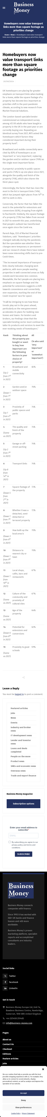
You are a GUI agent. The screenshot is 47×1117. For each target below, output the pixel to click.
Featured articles (19, 708)
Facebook (13, 982)
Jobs (13, 713)
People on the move (20, 756)
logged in (19, 694)
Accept (23, 1093)
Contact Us (8, 1044)
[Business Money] (23, 7)
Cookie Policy (15, 1113)
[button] (43, 1069)
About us (7, 1039)
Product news (17, 761)
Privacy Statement (28, 1113)
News (13, 35)
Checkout (7, 1049)
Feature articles (10, 1058)
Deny (23, 1100)
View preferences (23, 1107)
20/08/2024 (8, 81)
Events (14, 722)
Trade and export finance (23, 775)
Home (7, 35)
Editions (7, 1054)
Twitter (12, 976)
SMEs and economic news (23, 766)
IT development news (21, 735)
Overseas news (18, 771)
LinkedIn (13, 988)
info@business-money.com (19, 1023)
